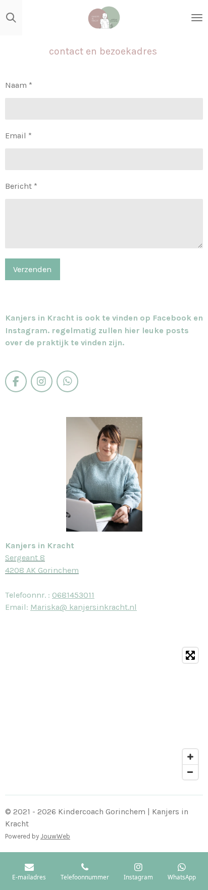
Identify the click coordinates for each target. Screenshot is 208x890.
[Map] (104, 713)
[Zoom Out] (190, 771)
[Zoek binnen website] (11, 17)
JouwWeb (55, 836)
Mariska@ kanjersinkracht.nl (83, 607)
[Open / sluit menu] (197, 17)
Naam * (18, 85)
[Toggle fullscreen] (190, 655)
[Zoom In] (190, 756)
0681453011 (73, 595)
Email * (18, 135)
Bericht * (21, 186)
